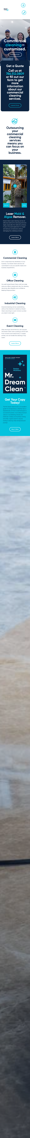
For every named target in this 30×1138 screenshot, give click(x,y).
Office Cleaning (15, 280)
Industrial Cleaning (15, 303)
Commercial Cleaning (15, 258)
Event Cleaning (15, 326)
